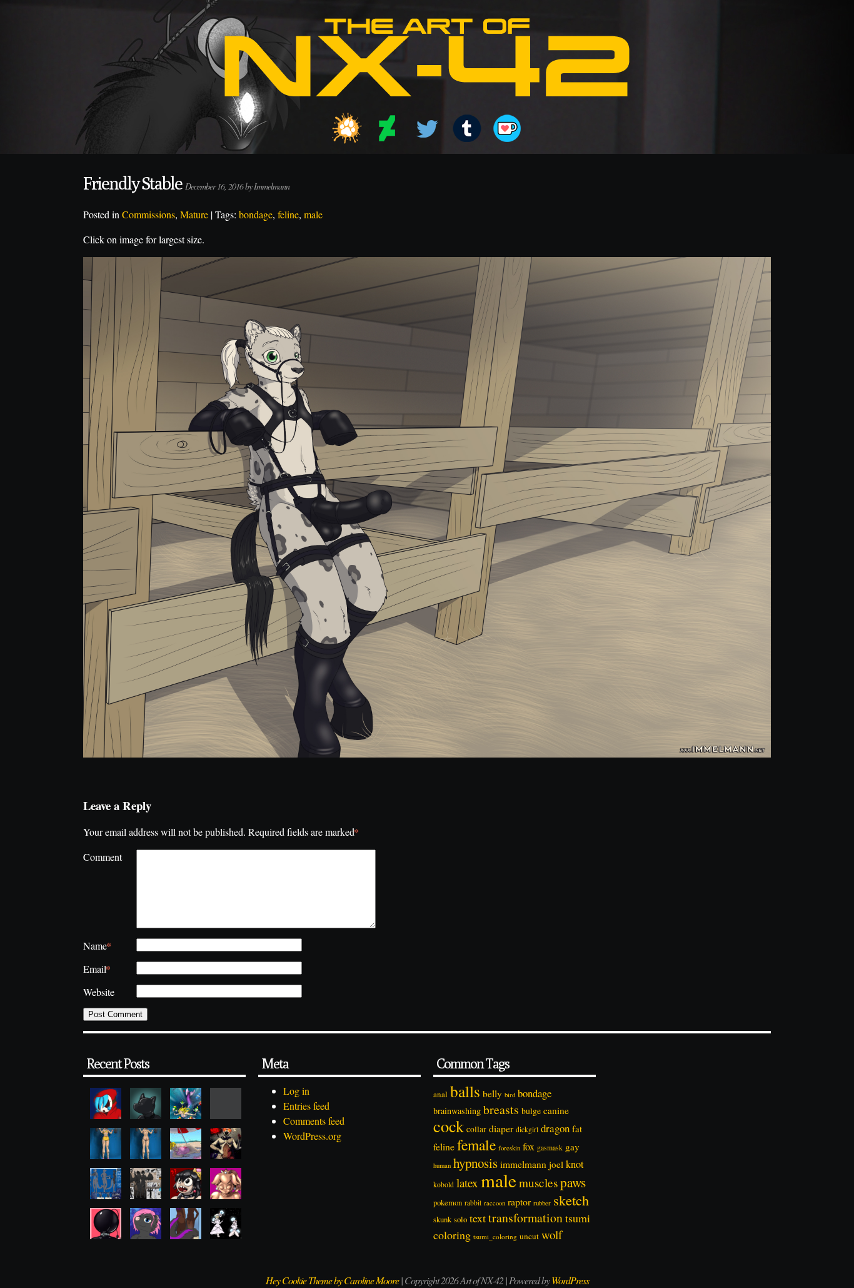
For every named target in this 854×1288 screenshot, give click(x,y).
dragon (555, 1128)
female (476, 1145)
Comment (102, 856)
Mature (194, 214)
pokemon (447, 1202)
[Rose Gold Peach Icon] (225, 1183)
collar (476, 1129)
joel (556, 1164)
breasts (501, 1109)
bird (510, 1094)
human (442, 1165)
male (313, 214)
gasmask (550, 1147)
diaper (501, 1128)
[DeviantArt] (387, 128)
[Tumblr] (467, 128)
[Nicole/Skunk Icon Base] (145, 1223)
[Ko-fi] (507, 128)
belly (492, 1093)
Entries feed (306, 1105)
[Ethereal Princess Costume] (225, 1223)
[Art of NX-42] (427, 105)
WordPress (570, 1280)
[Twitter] (427, 128)
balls (465, 1091)
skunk (442, 1219)
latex (467, 1182)
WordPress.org (312, 1135)
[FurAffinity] (347, 128)
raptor (519, 1201)
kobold (443, 1184)
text (478, 1217)
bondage (256, 214)
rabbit (473, 1202)
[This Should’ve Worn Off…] (185, 1223)
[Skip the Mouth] (225, 1103)
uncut (529, 1236)
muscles (538, 1182)
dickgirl (527, 1129)
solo (460, 1219)
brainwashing (457, 1111)
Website (98, 991)
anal (440, 1094)
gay (572, 1146)
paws (573, 1182)
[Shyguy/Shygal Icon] (105, 1103)
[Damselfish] (185, 1103)
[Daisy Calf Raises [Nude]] (145, 1143)
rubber (542, 1202)
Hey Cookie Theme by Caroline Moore (332, 1280)
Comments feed (313, 1120)
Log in (296, 1090)
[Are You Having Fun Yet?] (225, 1143)
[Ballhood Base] (105, 1223)
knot (575, 1164)
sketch (571, 1199)
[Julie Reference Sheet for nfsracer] (105, 1183)
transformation (525, 1217)
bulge (531, 1111)
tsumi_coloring (495, 1236)
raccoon (494, 1203)
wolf (551, 1234)
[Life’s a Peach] (185, 1143)
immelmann (523, 1164)
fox (529, 1146)
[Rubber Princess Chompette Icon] (185, 1183)
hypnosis (475, 1163)
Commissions (148, 214)
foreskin (509, 1147)
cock (448, 1126)
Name (97, 945)
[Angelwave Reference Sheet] (145, 1183)
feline (288, 214)
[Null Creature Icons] (145, 1103)
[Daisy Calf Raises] (105, 1143)
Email (97, 968)
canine (556, 1110)
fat (577, 1128)
